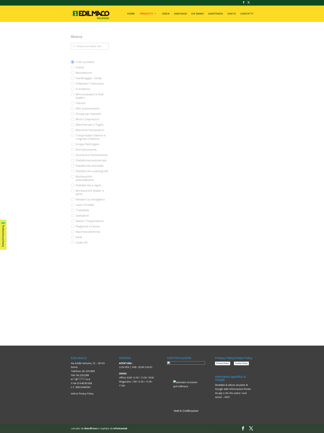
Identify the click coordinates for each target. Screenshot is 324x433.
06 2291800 (88, 371)
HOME (131, 13)
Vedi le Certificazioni (186, 410)
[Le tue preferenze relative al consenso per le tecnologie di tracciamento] (3, 235)
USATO (231, 13)
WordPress (91, 428)
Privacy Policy (222, 363)
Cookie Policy (241, 363)
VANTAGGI (180, 13)
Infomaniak (120, 428)
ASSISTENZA (215, 13)
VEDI (227, 397)
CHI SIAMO (197, 13)
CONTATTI (246, 13)
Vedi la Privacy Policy (82, 393)
